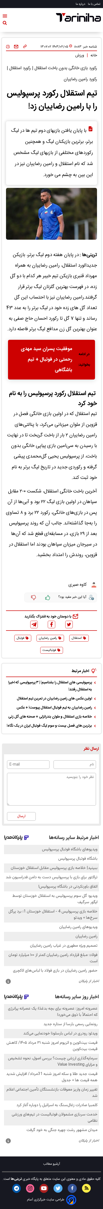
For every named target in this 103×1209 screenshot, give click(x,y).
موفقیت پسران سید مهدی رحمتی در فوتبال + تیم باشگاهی (46, 359)
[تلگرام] (34, 624)
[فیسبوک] (51, 624)
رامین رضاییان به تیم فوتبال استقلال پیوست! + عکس (54, 708)
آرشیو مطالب (51, 1164)
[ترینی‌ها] (78, 17)
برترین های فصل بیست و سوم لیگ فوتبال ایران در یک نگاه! (49, 726)
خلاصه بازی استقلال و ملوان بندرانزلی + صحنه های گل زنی (50, 717)
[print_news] (8, 47)
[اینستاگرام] (30, 1188)
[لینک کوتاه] (24, 47)
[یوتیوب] (44, 1188)
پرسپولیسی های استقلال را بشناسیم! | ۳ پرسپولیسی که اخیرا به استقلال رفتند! (50, 686)
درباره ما (81, 4)
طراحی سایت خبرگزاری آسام (45, 1199)
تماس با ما (94, 4)
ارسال (21, 816)
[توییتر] (69, 624)
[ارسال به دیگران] (16, 47)
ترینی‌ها (16, 1179)
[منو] (5, 17)
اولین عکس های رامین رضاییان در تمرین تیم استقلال (54, 699)
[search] (5, 24)
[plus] (47, 597)
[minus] (33, 597)
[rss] (86, 1188)
